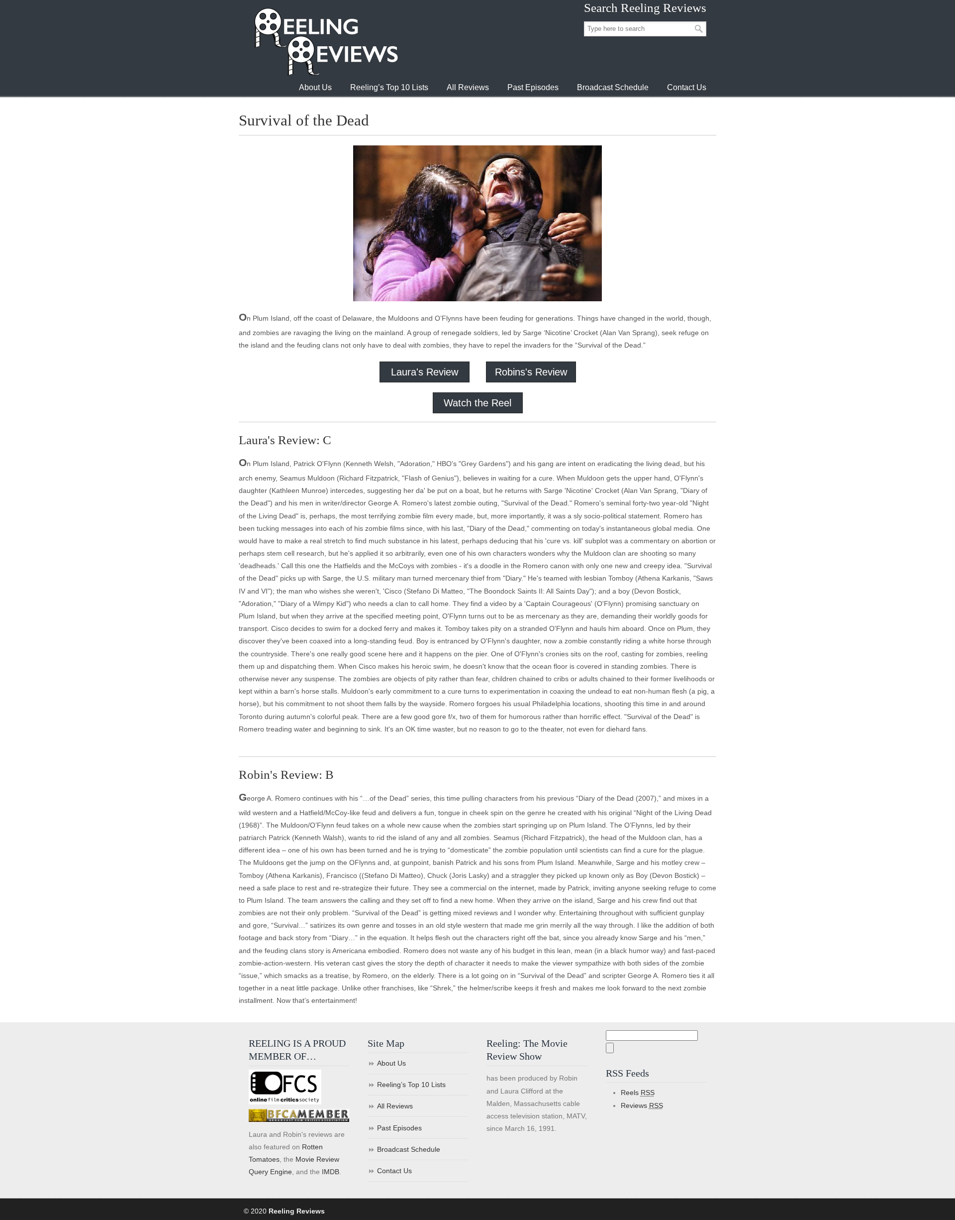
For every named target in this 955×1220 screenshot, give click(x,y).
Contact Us (394, 1171)
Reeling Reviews (325, 41)
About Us (391, 1063)
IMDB (330, 1172)
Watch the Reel (477, 402)
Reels (638, 1093)
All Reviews (395, 1106)
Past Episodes (399, 1128)
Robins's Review (531, 371)
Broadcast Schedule (408, 1149)
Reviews (642, 1105)
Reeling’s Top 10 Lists (411, 1085)
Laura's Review (424, 371)
